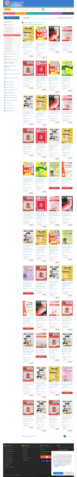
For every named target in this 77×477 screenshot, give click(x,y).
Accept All (58, 473)
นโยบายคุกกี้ (63, 465)
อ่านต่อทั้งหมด (56, 466)
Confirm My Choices (68, 473)
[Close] (74, 452)
